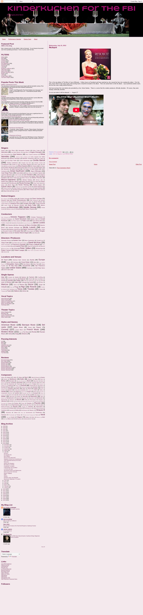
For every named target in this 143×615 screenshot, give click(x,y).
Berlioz (3, 381)
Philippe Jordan (41, 229)
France (8, 262)
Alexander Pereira (6, 240)
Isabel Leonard (16, 169)
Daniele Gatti (34, 219)
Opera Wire (6, 524)
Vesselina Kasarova (18, 189)
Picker (41, 401)
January (6, 487)
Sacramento (26, 265)
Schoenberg (4, 408)
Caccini (27, 382)
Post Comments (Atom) (63, 168)
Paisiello (19, 401)
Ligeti (26, 394)
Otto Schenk (14, 248)
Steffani (17, 410)
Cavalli (4, 384)
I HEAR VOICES (7, 529)
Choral (30, 327)
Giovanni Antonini (27, 223)
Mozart (19, 399)
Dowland (31, 385)
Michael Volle (39, 179)
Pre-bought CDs (8, 454)
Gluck (29, 388)
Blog (2, 342)
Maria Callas (32, 205)
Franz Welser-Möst (37, 220)
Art (2, 341)
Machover (41, 394)
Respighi (41, 405)
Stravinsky (8, 412)
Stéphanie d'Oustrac (27, 188)
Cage (32, 382)
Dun (37, 385)
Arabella (10, 277)
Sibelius (35, 408)
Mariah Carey (4, 112)
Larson (2, 394)
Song (16, 334)
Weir (5, 418)
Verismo (24, 334)
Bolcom (3, 382)
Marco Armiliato (32, 225)
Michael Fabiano (27, 180)
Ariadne (17, 277)
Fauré (8, 387)
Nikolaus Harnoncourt (15, 229)
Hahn (35, 390)
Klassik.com (4, 567)
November (6, 446)
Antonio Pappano (18, 217)
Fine (14, 387)
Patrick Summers (28, 229)
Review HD (4, 365)
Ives (11, 393)
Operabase (4, 575)
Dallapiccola (4, 385)
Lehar (7, 394)
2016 (4, 438)
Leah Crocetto (18, 174)
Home (4, 39)
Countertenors (5, 164)
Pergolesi (36, 401)
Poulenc (16, 403)
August (6, 450)
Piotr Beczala (12, 183)
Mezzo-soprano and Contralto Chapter (19, 120)
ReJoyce (6, 453)
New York (36, 264)
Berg (36, 379)
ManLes (4, 284)
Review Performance (6, 367)
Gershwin (35, 387)
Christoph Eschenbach (6, 219)
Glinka (23, 388)
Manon (15, 284)
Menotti (18, 398)
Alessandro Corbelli (23, 150)
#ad (2, 58)
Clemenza (10, 279)
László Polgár (7, 205)
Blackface (3, 313)
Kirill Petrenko (9, 225)
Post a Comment (53, 161)
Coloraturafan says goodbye (10, 467)
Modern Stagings (8, 473)
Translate (14, 556)
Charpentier (11, 384)
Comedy (3, 61)
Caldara (38, 382)
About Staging (5, 312)
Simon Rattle (30, 231)
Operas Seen (27, 39)
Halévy (41, 390)
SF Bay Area (13, 265)
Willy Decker (4, 252)
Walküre (16, 291)
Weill (43, 417)
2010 (4, 492)
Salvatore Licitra (10, 209)
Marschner (12, 396)
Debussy (10, 385)
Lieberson (20, 394)
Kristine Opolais (38, 173)
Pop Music (26, 332)
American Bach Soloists (19, 260)
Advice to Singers (6, 302)
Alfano (20, 377)
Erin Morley (42, 166)
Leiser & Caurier (31, 246)
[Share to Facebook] (71, 152)
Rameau (25, 405)
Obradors (40, 399)
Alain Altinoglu (4, 217)
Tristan (41, 289)
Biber (18, 381)
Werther (24, 291)
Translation (4, 350)
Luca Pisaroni (7, 176)
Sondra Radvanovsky (39, 186)
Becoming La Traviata (9, 464)
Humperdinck (4, 393)
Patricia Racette (25, 181)
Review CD (4, 363)
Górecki (30, 390)
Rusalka (43, 287)
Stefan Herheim (39, 250)
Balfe (33, 377)
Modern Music (7, 332)
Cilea (23, 384)
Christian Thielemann (37, 217)
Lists (2, 67)
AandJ (3, 150)
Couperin (41, 384)
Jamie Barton (35, 169)
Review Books (5, 362)
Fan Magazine (59, 153)
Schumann (19, 408)
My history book (5, 571)
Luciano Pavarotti (40, 203)
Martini (18, 396)
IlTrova (9, 282)
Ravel (30, 405)
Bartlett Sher (17, 240)
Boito (42, 381)
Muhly (26, 399)
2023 (4, 427)
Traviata (30, 289)
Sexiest (3, 349)
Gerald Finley (20, 167)
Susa (22, 412)
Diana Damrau (27, 164)
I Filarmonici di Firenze (15, 135)
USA (2, 74)
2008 (4, 495)
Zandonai (26, 418)
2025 (4, 426)
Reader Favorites (5, 72)
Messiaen (24, 398)
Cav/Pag (40, 277)
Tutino (36, 414)
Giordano (10, 388)
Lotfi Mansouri (41, 246)
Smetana (41, 408)
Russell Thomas (18, 186)
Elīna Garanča (22, 166)
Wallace (27, 417)
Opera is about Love (6, 316)
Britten (21, 382)
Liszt (31, 394)
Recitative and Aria (15, 509)
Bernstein (11, 381)
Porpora (10, 403)
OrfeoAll (3, 287)
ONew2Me (4, 69)
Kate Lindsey (29, 173)
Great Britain (25, 262)
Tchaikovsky (38, 412)
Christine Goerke (38, 162)
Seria (10, 334)
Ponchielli (3, 403)
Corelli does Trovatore (9, 466)
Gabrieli (23, 387)
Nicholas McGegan (14, 227)
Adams (9, 377)
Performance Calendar (14, 39)
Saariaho (30, 406)
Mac (42, 282)
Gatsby (11, 88)
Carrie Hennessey (24, 160)
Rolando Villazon (6, 186)
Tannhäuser (12, 289)
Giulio (2, 282)
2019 (4, 434)
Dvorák (3, 387)
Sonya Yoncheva (8, 188)
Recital (34, 332)
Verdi (42, 415)
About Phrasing (5, 298)
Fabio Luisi (25, 220)
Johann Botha (4, 203)
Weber (33, 417)
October (6, 447)
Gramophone (4, 566)
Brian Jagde (40, 158)
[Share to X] (69, 152)
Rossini (15, 406)
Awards (3, 59)
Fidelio (18, 280)
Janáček (16, 393)
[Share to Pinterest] (73, 152)
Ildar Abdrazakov (5, 169)
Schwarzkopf (19, 209)
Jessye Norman (38, 202)
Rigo (23, 287)
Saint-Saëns (39, 406)
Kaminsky (24, 393)
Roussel (23, 406)
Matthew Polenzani (37, 177)
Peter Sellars (25, 248)
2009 (4, 493)
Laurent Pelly (20, 246)
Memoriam (13, 207)
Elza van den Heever (11, 166)
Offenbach (4, 401)
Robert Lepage (19, 250)
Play (20, 332)
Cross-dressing (5, 314)
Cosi (16, 279)
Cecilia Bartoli (39, 160)
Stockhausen (24, 410)
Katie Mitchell (11, 246)
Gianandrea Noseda (16, 223)
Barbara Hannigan (15, 158)
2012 (4, 489)
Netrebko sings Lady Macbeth (11, 477)
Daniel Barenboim (21, 219)
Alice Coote (36, 150)
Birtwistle (23, 381)
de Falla (32, 418)
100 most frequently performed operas (11, 116)
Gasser (29, 387)
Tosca (19, 289)
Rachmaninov (16, 405)
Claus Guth (4, 242)
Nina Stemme (15, 181)
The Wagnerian (7, 534)
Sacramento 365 (5, 577)
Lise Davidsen (28, 174)
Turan (9, 291)
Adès (15, 377)
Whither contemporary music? (9, 84)
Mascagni (25, 396)
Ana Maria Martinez (16, 152)
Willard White (7, 191)
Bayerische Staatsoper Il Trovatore (12, 479)
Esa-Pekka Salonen (15, 220)
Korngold (35, 393)
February (6, 486)
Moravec (12, 399)
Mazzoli (3, 398)
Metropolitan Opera (12, 264)
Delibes (17, 385)
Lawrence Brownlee (6, 174)
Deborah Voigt (5, 200)
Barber (43, 377)
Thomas (18, 414)
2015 (4, 440)
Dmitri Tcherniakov (5, 244)
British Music (18, 327)
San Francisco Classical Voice (9, 579)
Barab (37, 377)
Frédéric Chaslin (5, 223)
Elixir (41, 279)
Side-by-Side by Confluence (9, 520)
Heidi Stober (39, 167)
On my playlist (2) (7, 530)
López (35, 394)
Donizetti (23, 385)
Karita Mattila (19, 173)
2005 (4, 500)
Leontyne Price (15, 203)
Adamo (3, 377)
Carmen (31, 277)
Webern (38, 417)
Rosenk (33, 287)
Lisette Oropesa (40, 174)
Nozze (30, 284)
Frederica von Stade (26, 201)
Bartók (5, 379)
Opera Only (4, 71)
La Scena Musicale (6, 569)
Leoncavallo (14, 394)
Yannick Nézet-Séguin (21, 233)
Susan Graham (38, 188)
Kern (30, 393)
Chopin (18, 384)
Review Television (6, 370)
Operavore (4, 576)
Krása (41, 393)
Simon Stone (31, 250)
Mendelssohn (10, 398)
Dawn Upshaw (37, 198)
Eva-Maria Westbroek (8, 167)
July (5, 451)
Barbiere (24, 277)
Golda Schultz (30, 167)
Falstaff (3, 280)
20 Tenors (4, 100)
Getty (41, 387)
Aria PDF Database (6, 564)
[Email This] (65, 152)
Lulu (37, 282)
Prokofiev (29, 403)
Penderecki (29, 401)
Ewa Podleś (16, 201)
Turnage (31, 414)
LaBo (16, 282)
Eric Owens (34, 166)
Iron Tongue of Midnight (9, 507)
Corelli (28, 384)
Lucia (31, 282)
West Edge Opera (40, 268)
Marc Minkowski (20, 225)
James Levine (39, 223)
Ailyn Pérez (11, 150)
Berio (41, 379)
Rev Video (4, 361)
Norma (22, 284)
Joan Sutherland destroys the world (12, 460)
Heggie (29, 391)
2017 (4, 437)
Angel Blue (25, 152)
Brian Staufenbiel (29, 240)
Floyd (18, 387)
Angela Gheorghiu (36, 152)
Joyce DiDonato (66, 153)
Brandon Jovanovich (28, 158)
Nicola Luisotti (29, 227)
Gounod (9, 390)
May (5, 481)
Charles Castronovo (12, 163)
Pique (11, 287)
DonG (30, 279)
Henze (35, 391)
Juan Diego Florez (7, 173)
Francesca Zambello (19, 244)
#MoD (2, 57)
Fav (2, 343)
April (5, 483)
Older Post (139, 164)
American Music (8, 325)
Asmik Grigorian (35, 156)
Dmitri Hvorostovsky (19, 200)
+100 (54, 153)
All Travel (4, 260)
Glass (17, 388)
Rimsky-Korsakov (5, 406)
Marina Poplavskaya (15, 177)
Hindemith (41, 391)
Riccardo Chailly (7, 231)
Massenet (33, 396)
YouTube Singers (5, 77)
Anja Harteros (17, 154)
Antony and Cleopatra (9, 463)
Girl (42, 280)
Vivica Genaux (41, 189)
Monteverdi (39, 398)
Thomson (25, 414)
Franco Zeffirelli (34, 244)
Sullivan (16, 412)
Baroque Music (28, 325)
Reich (35, 405)
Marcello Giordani (19, 205)
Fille (25, 280)
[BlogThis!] (67, 152)
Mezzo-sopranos (8, 180)
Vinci (8, 417)
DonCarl (22, 279)
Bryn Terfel (13, 160)
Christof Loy (39, 240)
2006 (4, 498)
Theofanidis (11, 414)
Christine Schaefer (25, 198)
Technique (4, 305)
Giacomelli (3, 388)
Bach (26, 377)
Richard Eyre (39, 248)
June (5, 480)
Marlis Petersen (26, 177)
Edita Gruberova (34, 200)
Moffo (5, 474)
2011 (4, 490)
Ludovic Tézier (35, 176)
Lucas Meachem (25, 176)
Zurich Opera (7, 269)
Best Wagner (7, 456)
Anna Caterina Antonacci (32, 154)
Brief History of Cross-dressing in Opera (19, 104)
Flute (37, 280)
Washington (30, 268)
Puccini (37, 403)
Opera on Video (5, 574)
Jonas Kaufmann (17, 171)
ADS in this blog (6, 46)
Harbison (11, 391)
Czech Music (19, 329)
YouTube (3, 352)
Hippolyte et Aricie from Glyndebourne (13, 459)
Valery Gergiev (40, 231)
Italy (35, 262)
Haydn (17, 391)
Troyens (3, 291)
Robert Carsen (6, 250)
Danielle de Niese (16, 164)
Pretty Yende (36, 183)
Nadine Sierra (5, 181)
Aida (2, 277)
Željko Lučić (14, 191)
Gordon (3, 390)
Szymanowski (29, 412)
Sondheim (4, 410)
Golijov (36, 388)
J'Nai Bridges (26, 169)
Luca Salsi (16, 176)
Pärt (9, 405)
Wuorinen (19, 418)
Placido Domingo (24, 183)
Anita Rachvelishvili (6, 154)
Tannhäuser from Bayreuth (16, 127)
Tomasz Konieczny (5, 189)
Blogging (3, 96)
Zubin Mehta (35, 232)
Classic (38, 327)
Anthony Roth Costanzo (22, 156)
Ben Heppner (4, 198)
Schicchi (5, 289)
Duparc (41, 385)
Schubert (11, 408)
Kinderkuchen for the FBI (71, 9)
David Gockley (22, 242)
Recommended (5, 360)
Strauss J (31, 410)
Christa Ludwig (13, 198)
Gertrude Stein (5, 345)
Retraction (6, 461)
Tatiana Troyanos (29, 209)
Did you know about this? (10, 457)
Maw (42, 396)
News (71, 153)
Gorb (42, 388)
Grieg (16, 390)
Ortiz (14, 401)
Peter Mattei (35, 181)
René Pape (11, 185)
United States (4, 76)
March (5, 484)
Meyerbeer (31, 398)
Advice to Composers (7, 301)
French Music (33, 329)
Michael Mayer (6, 248)
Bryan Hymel (4, 160)
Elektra (36, 279)
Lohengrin (24, 282)
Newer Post (52, 164)
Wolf (14, 418)
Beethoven (13, 379)
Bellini (22, 379)
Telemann (4, 415)
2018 (4, 435)
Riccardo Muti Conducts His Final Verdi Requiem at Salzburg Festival (19, 525)
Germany (15, 262)
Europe (3, 62)
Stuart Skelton (17, 188)
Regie (2, 73)
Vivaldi (12, 417)
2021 (4, 430)
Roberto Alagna (37, 185)
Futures (3, 66)
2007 (4, 497)
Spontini (11, 410)
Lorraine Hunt (27, 203)
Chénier (3, 279)
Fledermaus (31, 280)
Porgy (16, 287)
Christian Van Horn (26, 162)
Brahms (14, 382)
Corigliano (34, 384)
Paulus (24, 401)
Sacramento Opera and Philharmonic (12, 470)
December (6, 444)
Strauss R (40, 410)
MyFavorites (4, 346)
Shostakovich (28, 408)
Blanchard (36, 381)
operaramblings (7, 519)
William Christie (8, 233)
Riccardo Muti (18, 231)
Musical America (5, 570)
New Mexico (26, 264)
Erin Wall (8, 201)
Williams (9, 418)
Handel (3, 391)
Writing (3, 351)
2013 (4, 443)
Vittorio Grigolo (30, 189)
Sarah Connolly (27, 186)
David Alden (14, 242)
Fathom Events (5, 565)
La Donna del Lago (8, 469)
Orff (10, 401)
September (7, 449)
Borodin (8, 382)
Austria (32, 260)
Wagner (19, 417)
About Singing (5, 299)
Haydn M (23, 391)
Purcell (3, 405)
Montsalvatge (4, 399)
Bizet (28, 381)
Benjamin (30, 379)
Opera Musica (5, 572)
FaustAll (10, 280)
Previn (22, 403)
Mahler (3, 396)
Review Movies (5, 366)
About (35, 39)
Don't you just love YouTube (10, 471)
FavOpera (4, 64)
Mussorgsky (33, 399)
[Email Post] (63, 152)
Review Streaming (6, 368)
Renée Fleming (23, 185)
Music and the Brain (6, 303)
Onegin (41, 284)
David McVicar (34, 242)
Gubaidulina (23, 390)
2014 (4, 441)
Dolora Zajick (37, 164)
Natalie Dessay (29, 207)
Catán (43, 382)
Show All (43, 546)
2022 (4, 429)
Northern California (6, 68)
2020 (4, 432)
